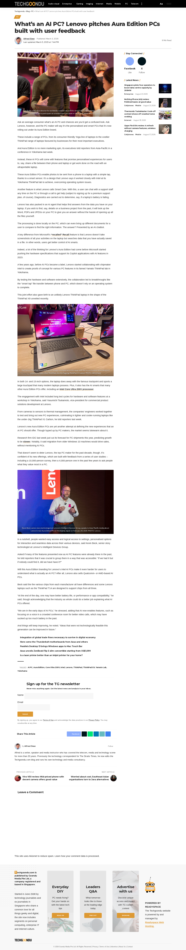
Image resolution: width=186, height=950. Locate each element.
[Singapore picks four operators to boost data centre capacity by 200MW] (165, 88)
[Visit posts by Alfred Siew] (18, 746)
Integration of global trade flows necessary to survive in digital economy (58, 637)
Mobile (138, 105)
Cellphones (129, 105)
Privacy (95, 947)
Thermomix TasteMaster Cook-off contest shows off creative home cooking (140, 114)
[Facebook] (116, 746)
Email (20, 702)
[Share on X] (83, 734)
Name (20, 695)
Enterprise (128, 94)
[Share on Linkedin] (95, 734)
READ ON (60, 915)
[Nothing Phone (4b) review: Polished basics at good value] (165, 102)
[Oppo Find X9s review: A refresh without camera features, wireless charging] (165, 129)
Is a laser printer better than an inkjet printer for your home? (51, 655)
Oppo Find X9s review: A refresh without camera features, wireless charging (140, 128)
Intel (63, 667)
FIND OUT (93, 915)
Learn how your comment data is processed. (77, 856)
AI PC (30, 667)
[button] (142, 4)
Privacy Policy (94, 720)
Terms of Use (48, 720)
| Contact (129, 947)
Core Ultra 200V (53, 667)
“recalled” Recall (60, 234)
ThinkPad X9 (89, 667)
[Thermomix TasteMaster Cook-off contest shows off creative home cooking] (165, 115)
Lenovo (69, 667)
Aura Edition (39, 667)
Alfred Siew (29, 38)
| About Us (122, 947)
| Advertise (114, 947)
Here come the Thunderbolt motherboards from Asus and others (54, 642)
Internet (127, 120)
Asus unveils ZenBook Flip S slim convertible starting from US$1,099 (55, 651)
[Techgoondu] (29, 4)
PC (17, 17)
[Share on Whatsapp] (89, 734)
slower (26, 441)
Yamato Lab (101, 667)
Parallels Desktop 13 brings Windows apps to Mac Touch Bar (51, 646)
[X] (142, 65)
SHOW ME (125, 915)
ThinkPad (78, 667)
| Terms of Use (104, 947)
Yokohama (22, 671)
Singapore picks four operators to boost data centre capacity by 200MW (139, 88)
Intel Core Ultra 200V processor (77, 389)
